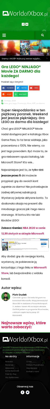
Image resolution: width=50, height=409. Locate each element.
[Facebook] (23, 24)
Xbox (29, 103)
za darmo (40, 103)
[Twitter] (26, 24)
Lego (15, 103)
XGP (33, 103)
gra (10, 103)
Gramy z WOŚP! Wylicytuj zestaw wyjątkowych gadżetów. (23, 58)
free (6, 103)
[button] (8, 88)
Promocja (22, 103)
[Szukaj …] (42, 35)
